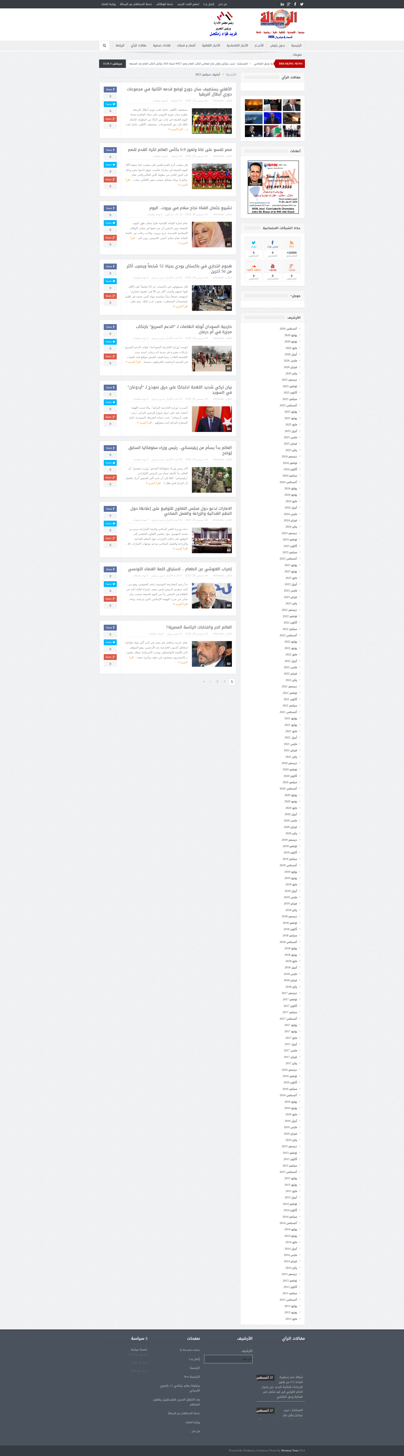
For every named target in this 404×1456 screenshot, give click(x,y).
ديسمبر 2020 (289, 763)
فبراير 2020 (290, 827)
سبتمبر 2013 (290, 1293)
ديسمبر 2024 (289, 456)
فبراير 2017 (290, 1057)
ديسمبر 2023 (289, 533)
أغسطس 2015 (288, 1172)
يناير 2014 (291, 1267)
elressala (218, 100)
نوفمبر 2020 (290, 769)
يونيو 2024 (290, 494)
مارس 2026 (290, 360)
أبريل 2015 (291, 1197)
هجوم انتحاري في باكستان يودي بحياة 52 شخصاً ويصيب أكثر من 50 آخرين (179, 268)
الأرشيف (246, 1351)
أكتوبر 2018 (290, 929)
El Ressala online (190, 1350)
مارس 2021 (290, 744)
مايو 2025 (291, 424)
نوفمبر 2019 (290, 846)
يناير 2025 (291, 450)
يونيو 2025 (290, 418)
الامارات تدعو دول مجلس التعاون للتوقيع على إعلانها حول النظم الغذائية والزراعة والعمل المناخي (181, 511)
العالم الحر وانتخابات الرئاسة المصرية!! (199, 627)
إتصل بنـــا (208, 4)
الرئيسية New (192, 1376)
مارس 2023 (290, 590)
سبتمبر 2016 (290, 1089)
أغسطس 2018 (288, 942)
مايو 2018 (291, 961)
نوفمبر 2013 (290, 1280)
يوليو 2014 (290, 1229)
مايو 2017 (291, 1037)
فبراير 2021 (290, 750)
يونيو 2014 (290, 1235)
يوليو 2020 (290, 795)
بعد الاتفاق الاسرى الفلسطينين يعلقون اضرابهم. (176, 1402)
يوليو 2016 (290, 1101)
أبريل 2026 (291, 354)
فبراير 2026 (290, 367)
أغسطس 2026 (288, 328)
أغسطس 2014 (288, 1223)
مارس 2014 (290, 1255)
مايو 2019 (291, 884)
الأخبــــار (259, 45)
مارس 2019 (290, 897)
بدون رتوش (277, 45)
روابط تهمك (108, 4)
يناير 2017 (291, 1063)
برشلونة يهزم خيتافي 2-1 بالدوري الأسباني (180, 1388)
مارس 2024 (290, 514)
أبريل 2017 (291, 1044)
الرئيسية (296, 45)
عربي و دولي (158, 277)
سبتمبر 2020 (290, 782)
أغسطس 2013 (288, 1299)
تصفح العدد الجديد (188, 4)
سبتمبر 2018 (290, 935)
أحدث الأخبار (172, 277)
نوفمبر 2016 (290, 1076)
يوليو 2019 (290, 871)
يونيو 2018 (290, 954)
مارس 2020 (290, 820)
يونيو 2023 (290, 571)
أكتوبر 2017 (290, 1006)
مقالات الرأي (138, 45)
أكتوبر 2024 (290, 469)
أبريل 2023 (291, 584)
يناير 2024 (291, 526)
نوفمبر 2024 (290, 463)
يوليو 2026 (290, 335)
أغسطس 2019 (288, 865)
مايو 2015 (291, 1191)
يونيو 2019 (290, 878)
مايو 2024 (291, 501)
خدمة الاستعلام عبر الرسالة (136, 4)
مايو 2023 (291, 578)
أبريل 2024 (291, 507)
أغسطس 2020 (288, 788)
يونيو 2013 (290, 1312)
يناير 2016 (291, 1140)
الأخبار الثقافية (211, 45)
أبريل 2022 (291, 661)
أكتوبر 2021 (290, 699)
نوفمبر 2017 (290, 999)
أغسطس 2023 (288, 558)
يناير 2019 (291, 910)
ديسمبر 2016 (289, 1069)
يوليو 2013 (290, 1306)
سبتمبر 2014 (290, 1216)
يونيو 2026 (290, 341)
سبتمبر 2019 (290, 859)
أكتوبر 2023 (290, 546)
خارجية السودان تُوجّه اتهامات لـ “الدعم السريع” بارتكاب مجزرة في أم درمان (184, 329)
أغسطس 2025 (288, 405)
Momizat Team (289, 1450)
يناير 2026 (291, 373)
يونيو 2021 (290, 724)
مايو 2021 (291, 731)
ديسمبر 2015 (289, 1146)
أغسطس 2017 (288, 1018)
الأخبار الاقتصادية (237, 45)
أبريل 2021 (291, 737)
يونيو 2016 (290, 1108)
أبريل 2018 (291, 967)
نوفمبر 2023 (290, 539)
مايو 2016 (291, 1114)
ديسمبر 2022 (289, 609)
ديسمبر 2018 (289, 916)
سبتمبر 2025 (290, 399)
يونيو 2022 (290, 648)
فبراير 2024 (290, 520)
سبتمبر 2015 (290, 1165)
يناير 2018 (291, 986)
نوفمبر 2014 (290, 1204)
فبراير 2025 (290, 443)
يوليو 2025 (290, 411)
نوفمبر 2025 (290, 386)
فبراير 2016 (290, 1133)
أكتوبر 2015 (290, 1159)
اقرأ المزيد (176, 129)
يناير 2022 (291, 680)
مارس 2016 (290, 1127)
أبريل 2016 (291, 1120)
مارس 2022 (290, 667)
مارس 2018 (290, 974)
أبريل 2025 (291, 431)
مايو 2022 (291, 654)
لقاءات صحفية (161, 45)
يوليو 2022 (290, 641)
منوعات (297, 55)
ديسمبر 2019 (289, 839)
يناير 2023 (291, 603)
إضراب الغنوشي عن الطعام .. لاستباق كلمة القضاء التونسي (180, 569)
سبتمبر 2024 (290, 475)
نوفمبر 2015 (290, 1152)
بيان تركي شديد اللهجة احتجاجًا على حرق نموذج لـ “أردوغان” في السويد (180, 389)
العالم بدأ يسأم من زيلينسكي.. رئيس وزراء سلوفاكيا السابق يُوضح (180, 450)
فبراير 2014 (290, 1261)
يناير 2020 (291, 833)
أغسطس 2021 (288, 712)
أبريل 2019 (291, 891)
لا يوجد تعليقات (160, 100)
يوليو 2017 (290, 1025)
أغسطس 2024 (288, 482)
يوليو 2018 (290, 948)
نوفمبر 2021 (290, 693)
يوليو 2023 (290, 565)
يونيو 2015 (290, 1184)
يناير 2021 (291, 756)
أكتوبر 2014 (290, 1210)
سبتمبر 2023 (290, 552)
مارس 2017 (290, 1050)
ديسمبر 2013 (289, 1274)
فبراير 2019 (290, 903)
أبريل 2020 (291, 814)
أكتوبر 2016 (290, 1082)
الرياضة (120, 45)
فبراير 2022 (290, 673)
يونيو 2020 (290, 801)
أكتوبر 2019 (290, 852)
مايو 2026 (291, 348)
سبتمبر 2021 (290, 705)
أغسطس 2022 (288, 635)
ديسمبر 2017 (289, 993)
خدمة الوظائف (164, 4)
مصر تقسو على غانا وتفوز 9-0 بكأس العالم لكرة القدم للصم (180, 149)
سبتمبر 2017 (290, 1012)
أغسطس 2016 (288, 1095)
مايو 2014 (291, 1242)
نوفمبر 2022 (290, 616)
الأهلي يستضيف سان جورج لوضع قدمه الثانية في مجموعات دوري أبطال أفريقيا (179, 91)
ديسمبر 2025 (289, 379)
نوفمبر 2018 (290, 922)
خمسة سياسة (139, 1349)
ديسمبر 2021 (289, 686)
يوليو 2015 (290, 1178)
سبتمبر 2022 (290, 629)
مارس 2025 (290, 437)
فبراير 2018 (290, 980)
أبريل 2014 (291, 1248)
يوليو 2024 (290, 488)
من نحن (222, 4)
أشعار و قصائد (186, 45)
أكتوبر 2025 (290, 392)
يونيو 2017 (290, 1031)
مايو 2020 (291, 808)
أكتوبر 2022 (290, 622)
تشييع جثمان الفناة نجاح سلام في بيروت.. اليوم (190, 208)
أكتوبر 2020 (290, 776)
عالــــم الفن (172, 214)
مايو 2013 (291, 1318)
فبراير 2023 (290, 597)
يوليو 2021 (290, 718)
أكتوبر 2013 (290, 1287)
